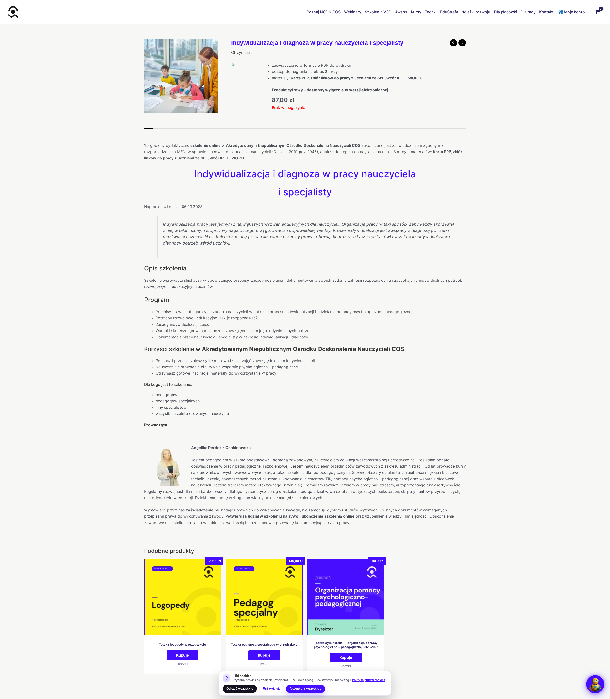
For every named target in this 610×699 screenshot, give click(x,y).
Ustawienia (272, 688)
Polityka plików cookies (368, 680)
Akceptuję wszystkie (305, 688)
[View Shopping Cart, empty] (597, 12)
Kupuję (182, 655)
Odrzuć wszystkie (239, 688)
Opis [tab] (148, 133)
